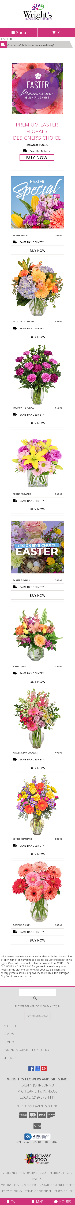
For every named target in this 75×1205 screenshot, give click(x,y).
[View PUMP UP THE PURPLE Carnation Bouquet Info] (37, 374)
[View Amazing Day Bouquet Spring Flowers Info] (37, 719)
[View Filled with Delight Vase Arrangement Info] (37, 288)
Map (38, 1201)
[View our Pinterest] (44, 1070)
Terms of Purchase (38, 1191)
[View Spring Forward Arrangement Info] (37, 461)
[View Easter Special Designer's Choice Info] (37, 202)
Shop (21, 32)
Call (13, 1201)
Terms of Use (64, 1191)
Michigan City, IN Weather (18, 1185)
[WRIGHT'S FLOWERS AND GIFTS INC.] (37, 23)
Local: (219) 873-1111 (37, 1097)
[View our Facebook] (31, 1070)
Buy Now (37, 157)
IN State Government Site (56, 1185)
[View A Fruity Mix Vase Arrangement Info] (37, 633)
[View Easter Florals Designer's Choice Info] (37, 547)
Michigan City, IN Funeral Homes (25, 1172)
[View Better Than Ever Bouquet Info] (37, 805)
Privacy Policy (12, 1191)
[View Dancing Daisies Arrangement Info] (37, 892)
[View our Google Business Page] (37, 1070)
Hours (64, 1201)
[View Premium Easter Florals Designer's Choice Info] (37, 88)
